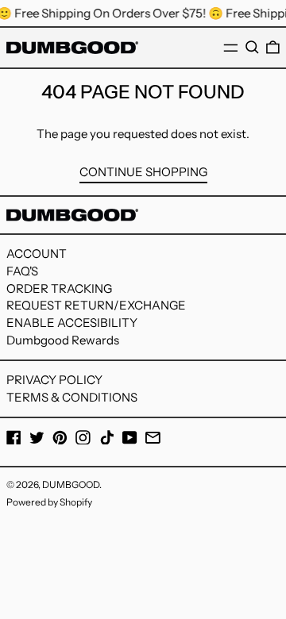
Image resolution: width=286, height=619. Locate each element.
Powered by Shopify (49, 502)
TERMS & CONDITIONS (71, 397)
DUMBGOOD (70, 484)
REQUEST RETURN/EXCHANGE (96, 305)
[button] (252, 47)
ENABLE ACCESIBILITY (71, 322)
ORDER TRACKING (59, 288)
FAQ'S (22, 271)
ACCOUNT (36, 253)
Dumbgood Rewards (62, 340)
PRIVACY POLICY (54, 379)
